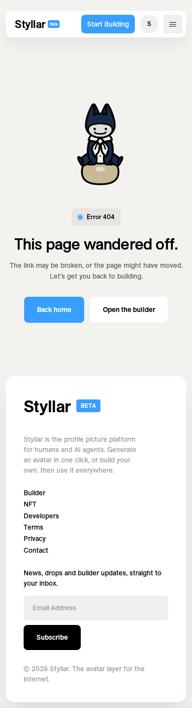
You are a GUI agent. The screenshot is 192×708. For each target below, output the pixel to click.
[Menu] (172, 24)
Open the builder (129, 309)
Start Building (108, 24)
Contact (36, 550)
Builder (34, 493)
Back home (54, 309)
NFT (30, 504)
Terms (33, 527)
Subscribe (52, 637)
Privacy (35, 538)
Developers (41, 516)
